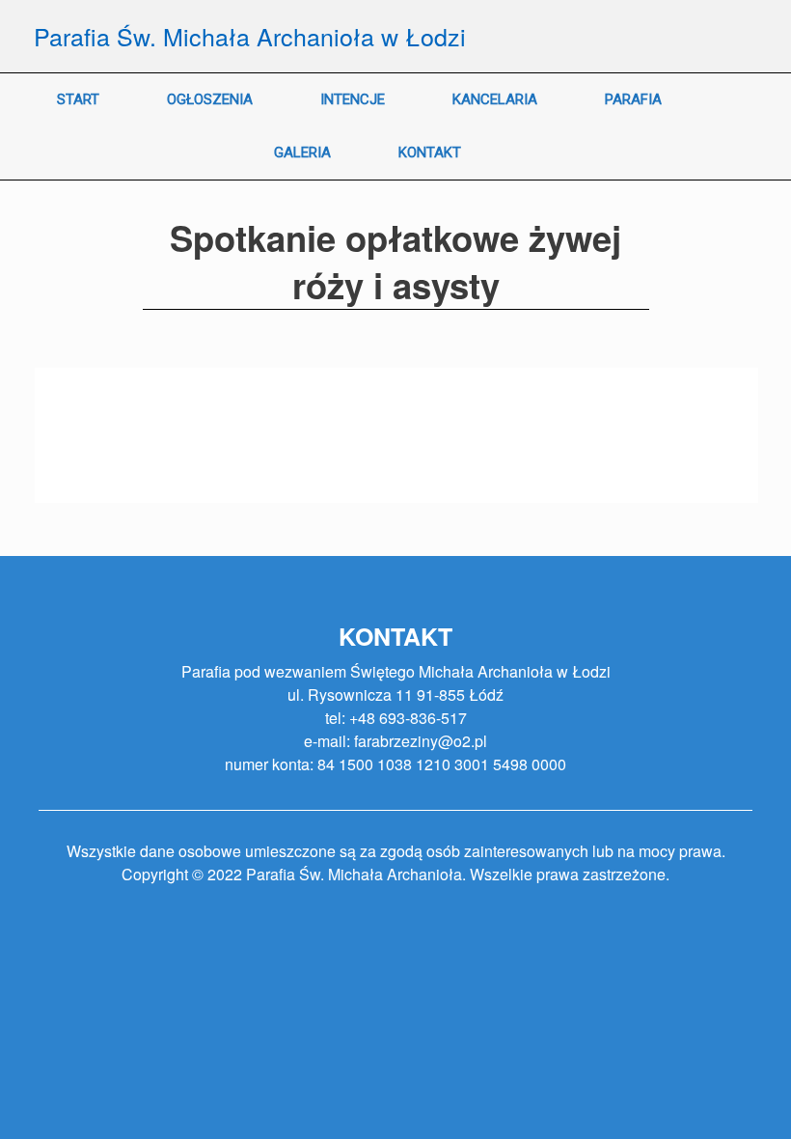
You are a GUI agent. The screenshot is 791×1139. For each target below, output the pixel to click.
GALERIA (302, 152)
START (78, 99)
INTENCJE (352, 99)
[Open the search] (762, 126)
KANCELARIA (494, 99)
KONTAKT (429, 152)
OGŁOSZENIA (210, 99)
